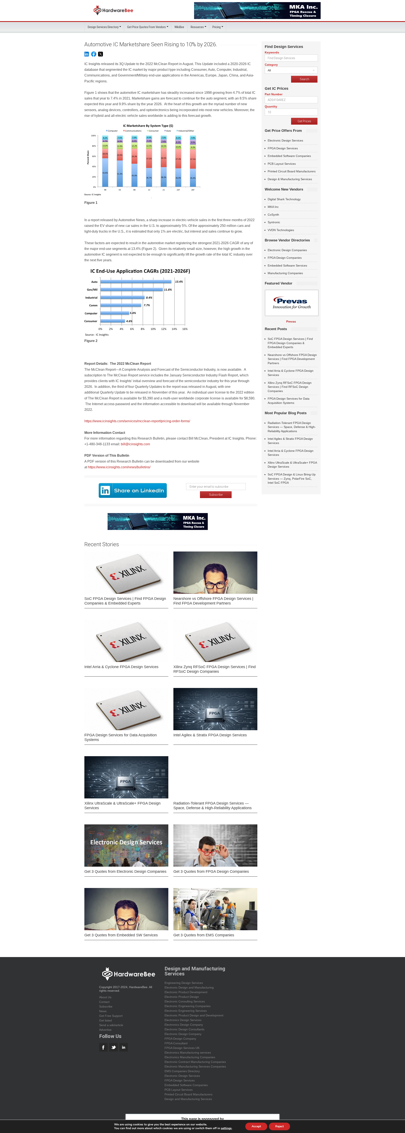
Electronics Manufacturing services (188, 1052)
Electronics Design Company (184, 1024)
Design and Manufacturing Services (188, 1099)
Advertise (105, 1029)
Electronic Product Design (182, 996)
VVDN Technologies (281, 230)
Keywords (272, 52)
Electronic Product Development (186, 992)
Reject (279, 1126)
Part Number (273, 94)
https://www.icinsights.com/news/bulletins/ (119, 467)
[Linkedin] (86, 56)
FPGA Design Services (283, 148)
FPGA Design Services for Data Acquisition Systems (120, 737)
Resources (197, 27)
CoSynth (273, 214)
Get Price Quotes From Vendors (146, 27)
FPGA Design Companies (285, 257)
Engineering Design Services (184, 983)
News (103, 1011)
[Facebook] (93, 56)
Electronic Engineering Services (186, 1010)
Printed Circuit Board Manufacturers (292, 171)
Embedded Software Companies (289, 156)
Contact (104, 1002)
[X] (100, 56)
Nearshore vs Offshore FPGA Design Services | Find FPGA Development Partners (213, 600)
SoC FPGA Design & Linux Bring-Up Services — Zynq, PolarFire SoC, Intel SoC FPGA (292, 478)
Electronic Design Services (285, 140)
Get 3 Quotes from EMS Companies (203, 935)
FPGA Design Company (180, 1038)
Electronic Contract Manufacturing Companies (195, 1062)
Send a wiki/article (111, 1025)
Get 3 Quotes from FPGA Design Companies (211, 871)
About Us (105, 997)
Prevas (291, 321)
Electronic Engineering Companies (188, 1006)
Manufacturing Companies (285, 273)
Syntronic (274, 222)
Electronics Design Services (183, 1020)
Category (271, 64)
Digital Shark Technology (284, 199)
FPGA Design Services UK (182, 1048)
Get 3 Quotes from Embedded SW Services (121, 935)
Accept (256, 1126)
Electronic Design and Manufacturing (189, 987)
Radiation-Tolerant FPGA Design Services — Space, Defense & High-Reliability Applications (212, 805)
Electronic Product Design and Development (194, 1015)
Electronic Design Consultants (184, 1029)
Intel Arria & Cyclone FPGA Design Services (121, 667)
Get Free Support (111, 1015)
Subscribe (105, 1006)
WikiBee (179, 27)
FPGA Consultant (176, 1043)
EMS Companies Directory (182, 1071)
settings (226, 1128)
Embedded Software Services (287, 265)
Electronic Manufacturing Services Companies (195, 1066)
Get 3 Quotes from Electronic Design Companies (125, 871)
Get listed (105, 1020)
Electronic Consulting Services (185, 1001)
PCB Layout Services (282, 163)
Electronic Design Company (183, 1034)
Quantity (271, 106)
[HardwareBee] (113, 16)
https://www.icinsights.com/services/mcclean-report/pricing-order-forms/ (137, 421)
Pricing (216, 27)
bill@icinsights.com (135, 444)
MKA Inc (273, 206)
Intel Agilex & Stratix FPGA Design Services (210, 735)
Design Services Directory (103, 27)
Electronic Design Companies (287, 250)
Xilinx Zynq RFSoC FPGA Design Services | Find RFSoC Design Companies (214, 669)
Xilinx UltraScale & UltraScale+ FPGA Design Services (122, 805)
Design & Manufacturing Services (290, 179)
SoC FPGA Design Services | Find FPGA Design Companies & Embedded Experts (125, 600)
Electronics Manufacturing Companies (190, 1057)
